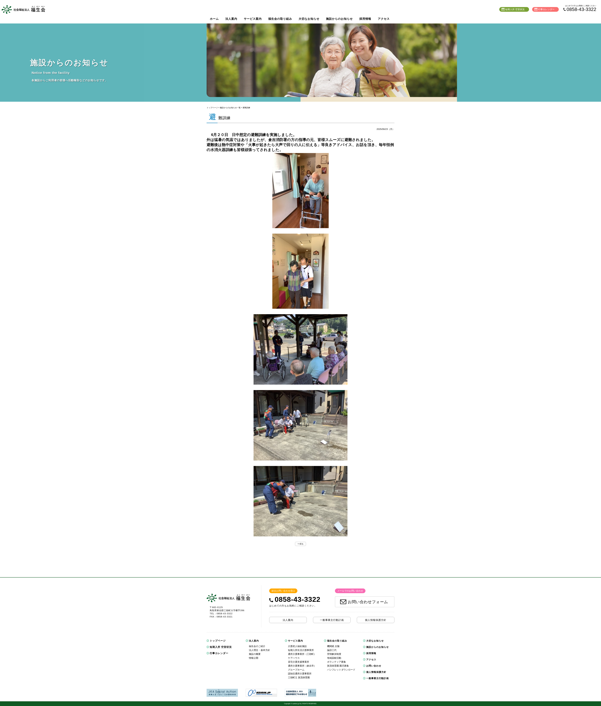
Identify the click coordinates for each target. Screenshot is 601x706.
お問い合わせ (373, 665)
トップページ (212, 108)
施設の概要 (255, 654)
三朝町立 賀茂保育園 (299, 677)
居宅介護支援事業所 (298, 661)
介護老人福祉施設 (297, 646)
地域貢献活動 (334, 658)
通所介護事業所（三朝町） (302, 654)
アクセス (384, 18)
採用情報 (365, 18)
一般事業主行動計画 (377, 678)
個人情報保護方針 (376, 672)
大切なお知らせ (309, 18)
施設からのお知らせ (339, 18)
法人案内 (231, 18)
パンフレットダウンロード (341, 669)
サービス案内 (253, 18)
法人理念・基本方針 (259, 650)
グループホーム (296, 669)
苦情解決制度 (334, 654)
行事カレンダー (219, 653)
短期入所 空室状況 (221, 647)
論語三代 (331, 650)
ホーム (214, 18)
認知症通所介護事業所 (299, 673)
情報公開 (253, 658)
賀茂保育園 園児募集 (338, 665)
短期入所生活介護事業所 (301, 650)
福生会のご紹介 (257, 646)
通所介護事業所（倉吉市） (302, 665)
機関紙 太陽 (333, 646)
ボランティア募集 (336, 661)
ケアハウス (294, 658)
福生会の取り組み (280, 18)
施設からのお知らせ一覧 (230, 108)
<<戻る (300, 544)
